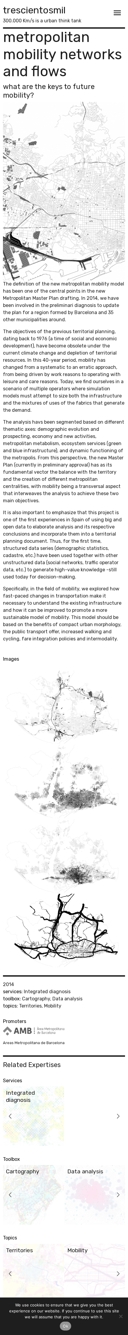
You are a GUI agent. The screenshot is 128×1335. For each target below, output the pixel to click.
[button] (10, 1116)
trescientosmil (34, 10)
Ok (65, 1326)
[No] (121, 1316)
